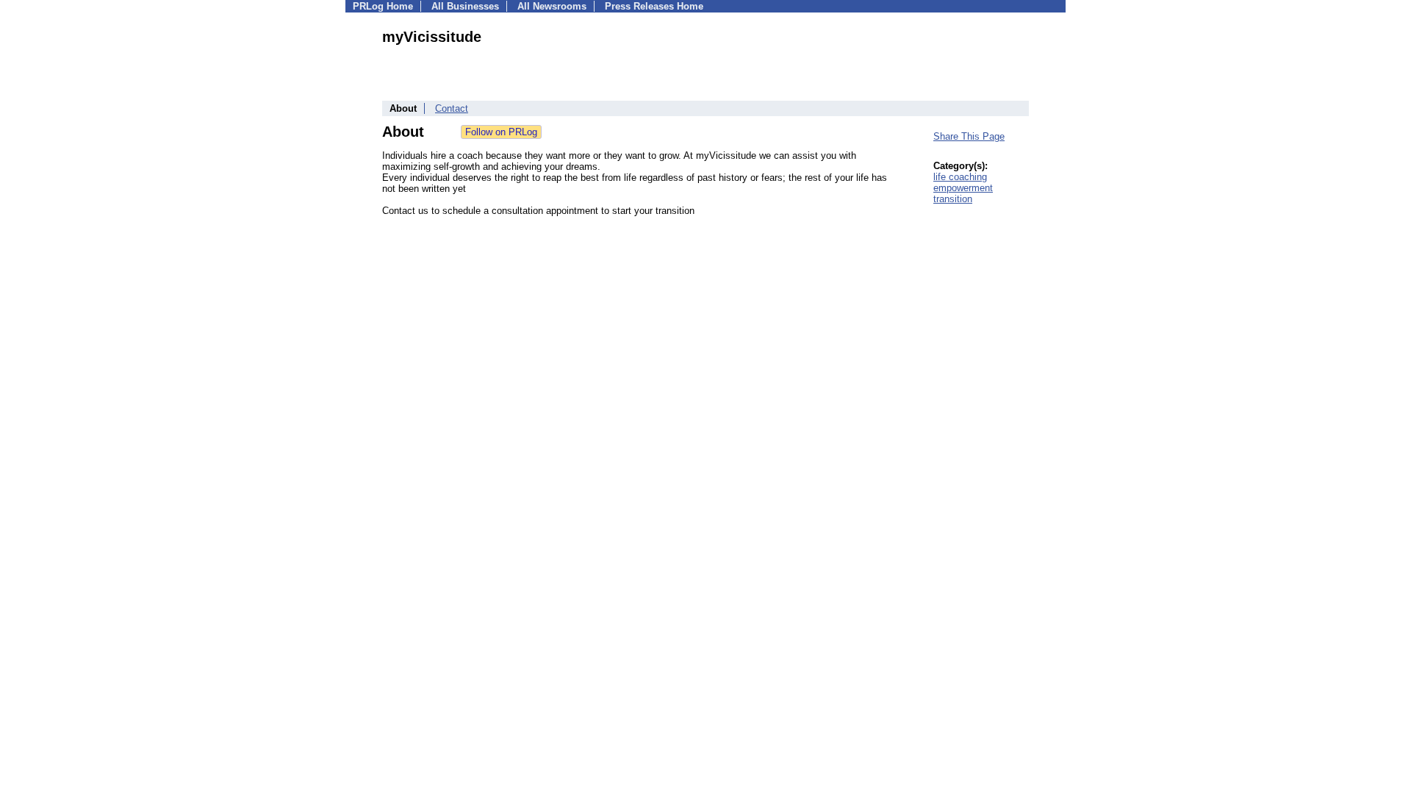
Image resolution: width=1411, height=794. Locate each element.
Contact (451, 108)
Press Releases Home (654, 6)
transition (952, 198)
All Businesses (465, 6)
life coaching (960, 176)
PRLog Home (383, 6)
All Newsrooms (551, 6)
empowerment (963, 187)
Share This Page (969, 136)
